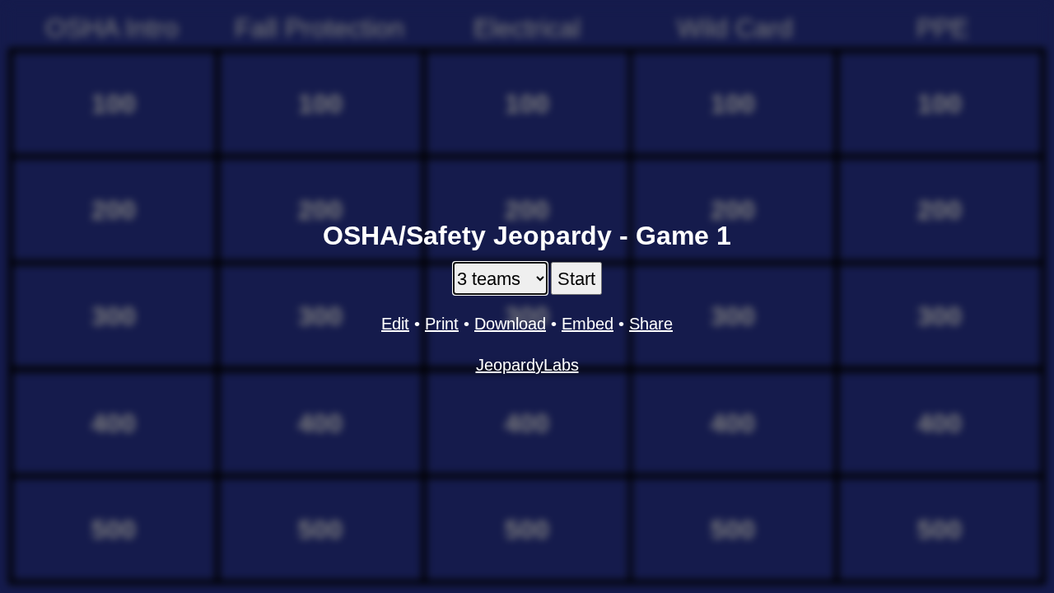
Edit (395, 324)
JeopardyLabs (527, 365)
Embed (587, 324)
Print (442, 324)
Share (651, 324)
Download (510, 324)
